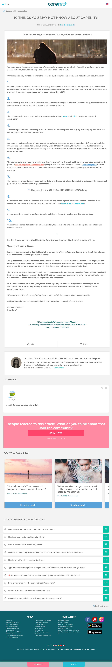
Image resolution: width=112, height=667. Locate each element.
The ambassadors (12, 626)
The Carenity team (12, 624)
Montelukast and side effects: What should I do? (29, 590)
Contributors (10, 630)
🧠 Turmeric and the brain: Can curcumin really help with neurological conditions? (44, 575)
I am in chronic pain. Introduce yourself (25, 544)
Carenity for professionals (43, 635)
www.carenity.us (26, 649)
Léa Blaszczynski (67, 25)
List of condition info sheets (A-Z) (68, 630)
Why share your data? (13, 622)
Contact (37, 634)
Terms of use (39, 630)
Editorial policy (40, 624)
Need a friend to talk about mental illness (26, 560)
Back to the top (102, 606)
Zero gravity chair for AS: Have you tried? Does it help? (31, 583)
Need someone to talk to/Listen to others (26, 537)
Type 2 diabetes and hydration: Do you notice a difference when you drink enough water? (46, 567)
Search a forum (63, 622)
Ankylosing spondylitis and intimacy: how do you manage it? (35, 598)
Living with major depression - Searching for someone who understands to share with (45, 552)
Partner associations (12, 628)
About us (9, 620)
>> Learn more (58, 368)
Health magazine (63, 620)
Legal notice (39, 628)
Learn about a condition (65, 624)
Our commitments (12, 637)
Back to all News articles (16, 11)
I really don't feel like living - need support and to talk (31, 529)
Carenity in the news (41, 622)
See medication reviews (65, 626)
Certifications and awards (43, 620)
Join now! (56, 433)
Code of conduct (40, 626)
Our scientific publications (14, 635)
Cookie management (42, 632)
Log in (73, 664)
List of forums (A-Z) (64, 628)
